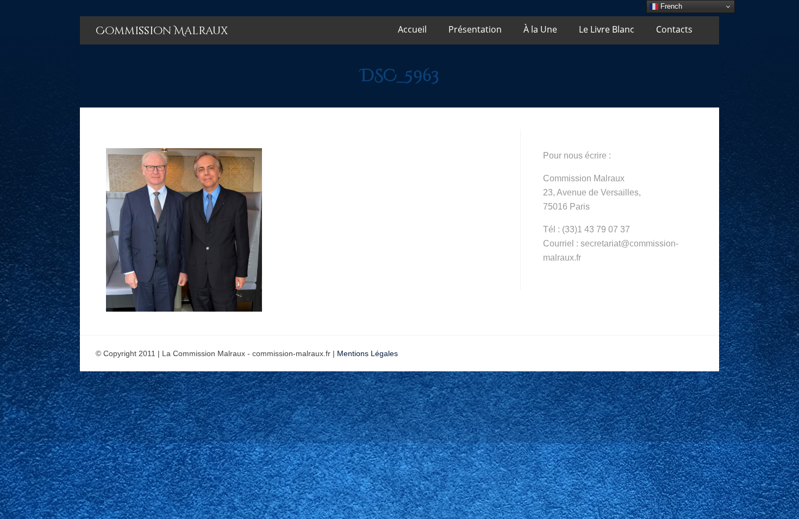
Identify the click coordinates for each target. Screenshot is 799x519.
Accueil (412, 29)
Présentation (475, 29)
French (670, 6)
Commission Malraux (162, 30)
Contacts (674, 29)
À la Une (540, 29)
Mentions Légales (367, 353)
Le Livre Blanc (606, 29)
